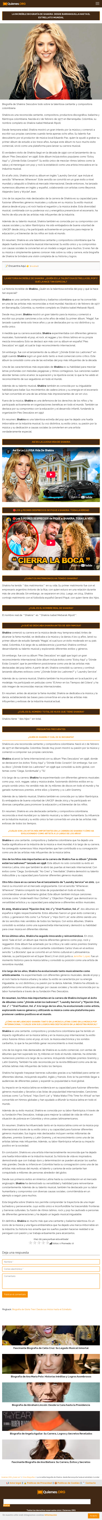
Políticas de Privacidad (39, 1483)
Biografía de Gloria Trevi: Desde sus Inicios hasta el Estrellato (41, 1309)
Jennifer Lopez (81, 956)
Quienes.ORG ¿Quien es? (11, 1477)
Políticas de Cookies (69, 1483)
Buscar (6, 1505)
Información (51, 1515)
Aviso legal (15, 1483)
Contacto (91, 1483)
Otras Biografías (28, 1477)
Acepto (93, 1516)
